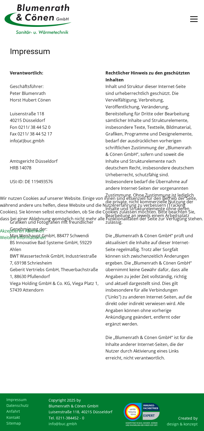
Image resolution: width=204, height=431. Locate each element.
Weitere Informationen (23, 237)
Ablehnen (34, 231)
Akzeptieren (12, 231)
